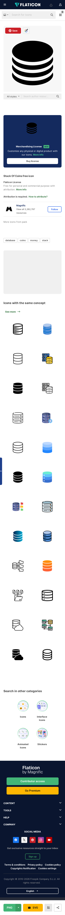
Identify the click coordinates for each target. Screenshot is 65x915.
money (34, 240)
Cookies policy (53, 864)
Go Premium (32, 790)
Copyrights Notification (23, 868)
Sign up (33, 856)
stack (45, 240)
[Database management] (47, 418)
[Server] (18, 418)
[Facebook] (16, 840)
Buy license (32, 161)
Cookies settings (47, 868)
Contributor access (32, 781)
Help (6, 817)
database (10, 240)
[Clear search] (44, 15)
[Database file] (18, 506)
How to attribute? (38, 196)
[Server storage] (47, 595)
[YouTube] (49, 840)
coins (23, 240)
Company (9, 824)
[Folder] (18, 595)
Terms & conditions (14, 864)
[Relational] (47, 625)
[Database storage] (47, 358)
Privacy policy (35, 864)
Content (9, 803)
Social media (32, 831)
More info (38, 154)
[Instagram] (41, 840)
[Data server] (18, 477)
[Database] (18, 329)
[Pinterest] (33, 840)
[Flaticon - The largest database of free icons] (28, 5)
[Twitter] (24, 840)
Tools (7, 810)
